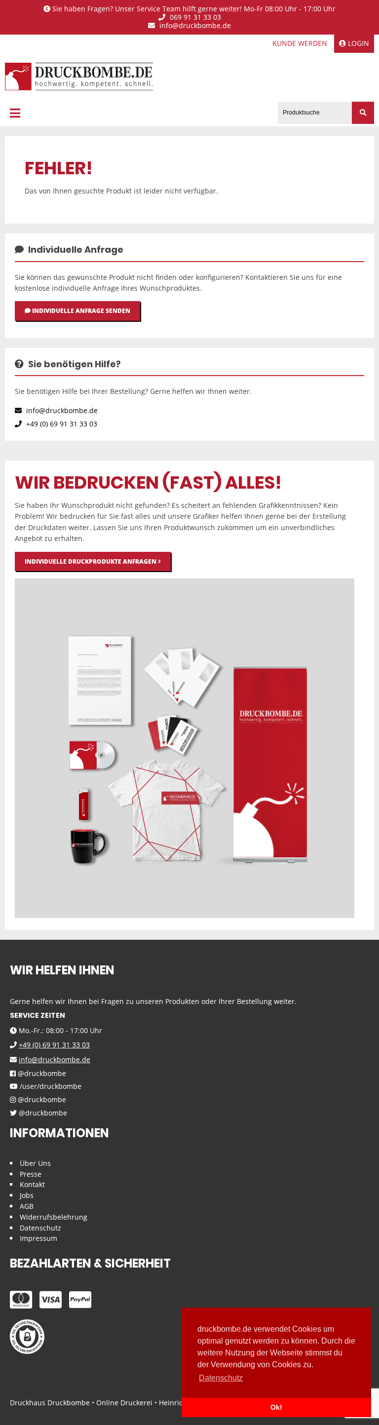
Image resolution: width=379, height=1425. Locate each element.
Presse (30, 1174)
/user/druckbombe (49, 1086)
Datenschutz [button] (221, 1378)
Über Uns (35, 1163)
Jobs (27, 1195)
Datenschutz (40, 1227)
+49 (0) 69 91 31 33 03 (60, 423)
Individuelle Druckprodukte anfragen (91, 561)
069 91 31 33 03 (194, 17)
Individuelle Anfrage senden (80, 311)
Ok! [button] (276, 1407)
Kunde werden (299, 43)
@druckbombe (41, 1074)
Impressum (38, 1238)
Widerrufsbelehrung (53, 1217)
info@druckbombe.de (194, 26)
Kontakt (32, 1184)
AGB (27, 1206)
